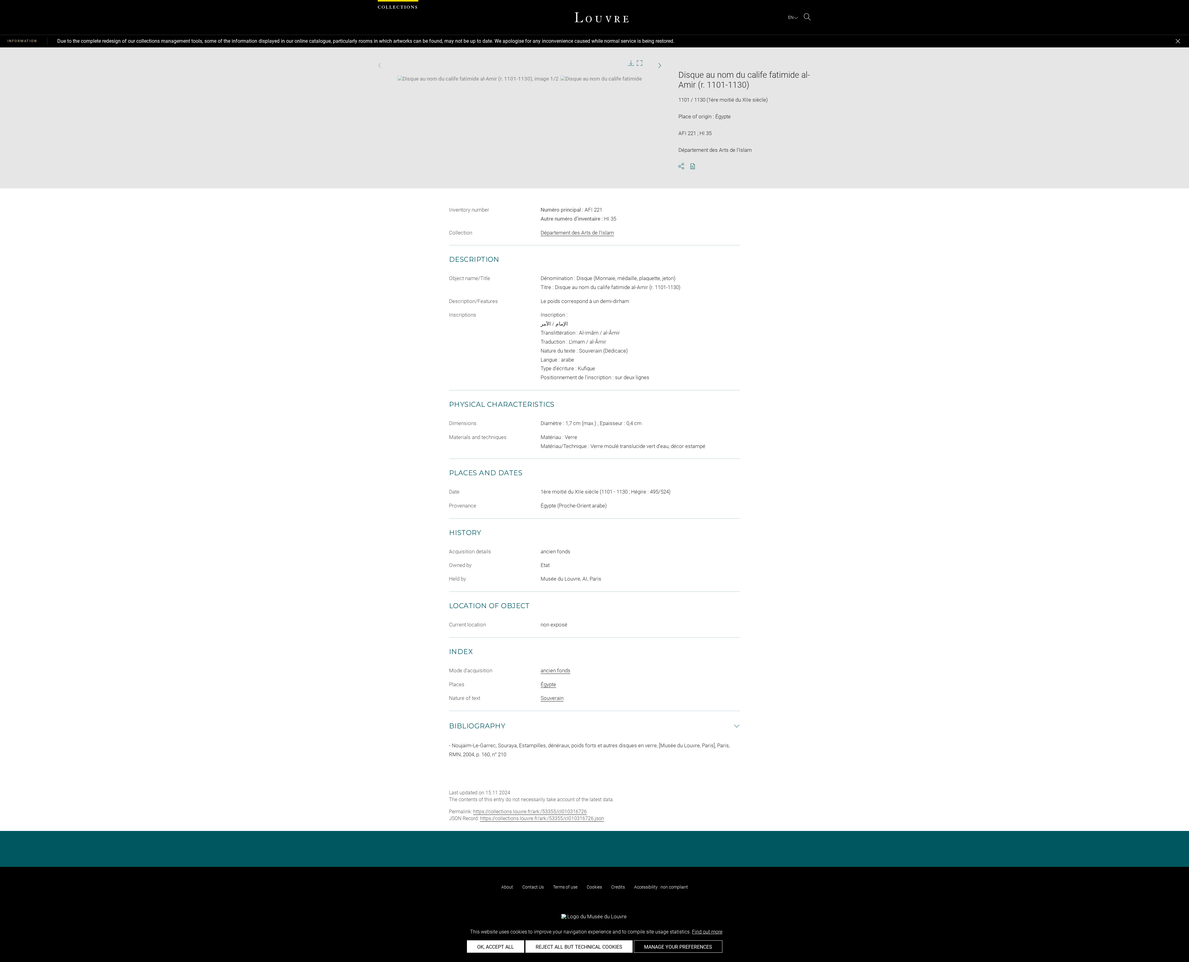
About (507, 887)
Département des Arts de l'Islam (577, 233)
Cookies (594, 887)
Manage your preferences (678, 947)
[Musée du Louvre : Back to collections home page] (602, 17)
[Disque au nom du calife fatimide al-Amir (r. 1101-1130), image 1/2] (478, 79)
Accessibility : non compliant (661, 887)
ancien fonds (555, 670)
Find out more (707, 932)
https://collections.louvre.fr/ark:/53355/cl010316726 (530, 812)
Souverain (552, 698)
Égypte (548, 684)
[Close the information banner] (1178, 41)
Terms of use (565, 887)
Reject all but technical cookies (579, 947)
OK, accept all (495, 947)
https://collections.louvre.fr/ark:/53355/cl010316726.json (542, 818)
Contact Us (533, 887)
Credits (618, 887)
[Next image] (648, 65)
